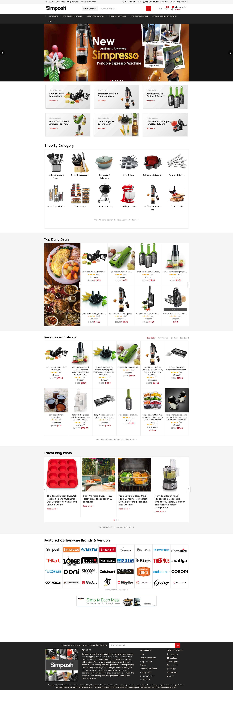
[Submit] (177, 645)
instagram (173, 661)
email (171, 676)
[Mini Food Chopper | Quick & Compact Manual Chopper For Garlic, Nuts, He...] (175, 256)
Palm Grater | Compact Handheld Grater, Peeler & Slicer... (187, 313)
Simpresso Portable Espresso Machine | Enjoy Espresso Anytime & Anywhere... (152, 371)
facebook (173, 654)
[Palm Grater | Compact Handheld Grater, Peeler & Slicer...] (175, 298)
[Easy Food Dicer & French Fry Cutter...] (94, 256)
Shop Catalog (146, 661)
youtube (173, 658)
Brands (143, 665)
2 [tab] (116, 520)
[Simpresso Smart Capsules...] (56, 400)
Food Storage (80, 206)
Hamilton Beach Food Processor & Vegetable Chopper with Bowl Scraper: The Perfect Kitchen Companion (170, 501)
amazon (172, 672)
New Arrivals (163, 338)
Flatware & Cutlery (177, 175)
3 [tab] (119, 520)
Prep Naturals (152, 427)
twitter (172, 669)
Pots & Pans (128, 175)
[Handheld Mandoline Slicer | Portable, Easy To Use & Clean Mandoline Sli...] (148, 298)
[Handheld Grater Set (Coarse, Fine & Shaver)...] (148, 256)
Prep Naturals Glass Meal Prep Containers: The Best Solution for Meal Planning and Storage (133, 500)
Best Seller (151, 338)
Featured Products (148, 658)
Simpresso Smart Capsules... (56, 416)
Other (50, 21)
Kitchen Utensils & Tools (72, 16)
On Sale (174, 338)
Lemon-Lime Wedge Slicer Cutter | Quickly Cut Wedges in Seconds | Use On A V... (104, 371)
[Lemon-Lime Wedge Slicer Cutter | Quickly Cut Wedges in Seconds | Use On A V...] (94, 298)
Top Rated (184, 338)
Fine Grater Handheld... (128, 415)
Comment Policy (147, 676)
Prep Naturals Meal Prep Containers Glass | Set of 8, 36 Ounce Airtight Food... (152, 418)
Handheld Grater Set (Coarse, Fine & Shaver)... (155, 272)
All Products (53, 16)
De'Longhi (80, 425)
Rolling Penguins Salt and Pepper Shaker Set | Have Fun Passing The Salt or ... (176, 417)
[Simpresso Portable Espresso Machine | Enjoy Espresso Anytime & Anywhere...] (121, 298)
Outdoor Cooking (104, 206)
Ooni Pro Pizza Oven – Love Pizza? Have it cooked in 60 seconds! (97, 498)
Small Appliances (128, 206)
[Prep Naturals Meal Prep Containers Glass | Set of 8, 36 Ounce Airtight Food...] (152, 400)
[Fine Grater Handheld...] (128, 400)
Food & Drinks (177, 206)
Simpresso (121, 319)
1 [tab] (114, 520)
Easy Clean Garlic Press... (121, 272)
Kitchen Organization (139, 16)
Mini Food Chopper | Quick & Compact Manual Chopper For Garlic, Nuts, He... (80, 371)
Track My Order (90, 2)
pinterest (173, 665)
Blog (142, 654)
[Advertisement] (116, 624)
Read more (51, 509)
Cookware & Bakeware (95, 16)
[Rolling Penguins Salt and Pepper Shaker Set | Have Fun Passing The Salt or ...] (177, 400)
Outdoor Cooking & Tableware (164, 16)
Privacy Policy (146, 672)
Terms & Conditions (148, 669)
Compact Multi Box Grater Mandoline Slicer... (176, 368)
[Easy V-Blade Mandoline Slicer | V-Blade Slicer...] (104, 400)
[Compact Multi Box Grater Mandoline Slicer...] (177, 353)
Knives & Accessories (80, 175)
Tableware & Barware (117, 16)
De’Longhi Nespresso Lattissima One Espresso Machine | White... (80, 417)
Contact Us (145, 679)
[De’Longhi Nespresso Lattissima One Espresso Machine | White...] (80, 400)
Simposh (94, 277)
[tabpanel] (62, 487)
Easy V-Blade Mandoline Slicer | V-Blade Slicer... (104, 416)
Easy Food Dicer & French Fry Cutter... (97, 272)
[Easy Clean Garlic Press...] (121, 256)
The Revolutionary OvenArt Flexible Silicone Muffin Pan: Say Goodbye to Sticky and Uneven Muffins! (62, 500)
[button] (164, 1)
